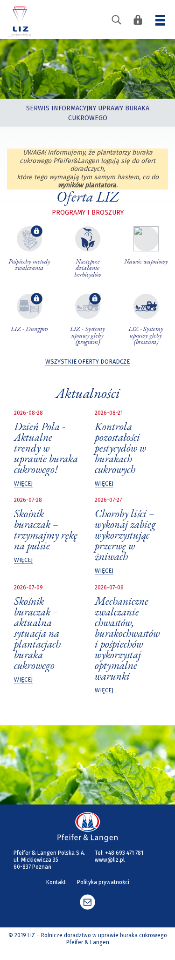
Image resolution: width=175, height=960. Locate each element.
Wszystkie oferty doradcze (87, 361)
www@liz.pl (110, 860)
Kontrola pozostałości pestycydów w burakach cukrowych (120, 447)
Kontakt (56, 882)
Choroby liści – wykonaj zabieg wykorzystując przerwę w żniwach (125, 535)
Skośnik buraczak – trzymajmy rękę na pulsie (45, 530)
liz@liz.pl (87, 902)
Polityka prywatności (103, 882)
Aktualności (88, 393)
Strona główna (20, 21)
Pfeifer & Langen (87, 827)
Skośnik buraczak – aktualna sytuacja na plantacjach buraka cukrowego (37, 633)
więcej (23, 483)
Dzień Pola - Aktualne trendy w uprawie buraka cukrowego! (46, 447)
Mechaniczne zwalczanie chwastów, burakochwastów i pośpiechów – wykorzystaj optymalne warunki (127, 638)
